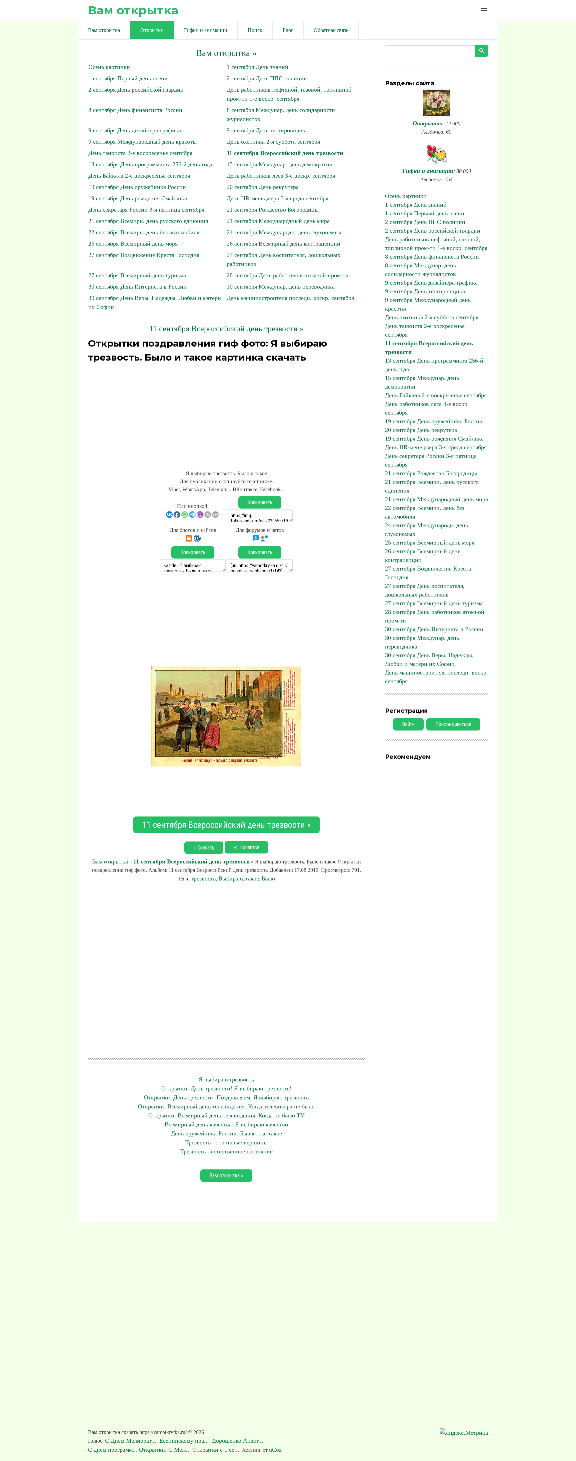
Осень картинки (109, 67)
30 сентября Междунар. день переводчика (281, 286)
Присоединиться (453, 724)
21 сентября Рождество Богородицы (273, 209)
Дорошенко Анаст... (238, 1440)
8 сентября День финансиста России (135, 110)
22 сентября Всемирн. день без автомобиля (143, 232)
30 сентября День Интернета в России (137, 286)
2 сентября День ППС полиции (267, 78)
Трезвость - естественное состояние (226, 1151)
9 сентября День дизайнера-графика (134, 130)
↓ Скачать (203, 847)
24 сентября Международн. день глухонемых (284, 232)
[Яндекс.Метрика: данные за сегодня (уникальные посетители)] (464, 1432)
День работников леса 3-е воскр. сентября (281, 175)
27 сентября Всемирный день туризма (137, 275)
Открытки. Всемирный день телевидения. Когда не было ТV (226, 1115)
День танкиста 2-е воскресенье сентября (140, 153)
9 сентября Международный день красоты (142, 141)
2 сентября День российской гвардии (136, 89)
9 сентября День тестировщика (267, 130)
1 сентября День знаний (257, 67)
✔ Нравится (246, 847)
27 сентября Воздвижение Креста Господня (143, 255)
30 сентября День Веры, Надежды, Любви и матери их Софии (429, 659)
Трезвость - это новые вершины (226, 1142)
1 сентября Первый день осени (128, 78)
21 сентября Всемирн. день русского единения (148, 221)
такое (252, 878)
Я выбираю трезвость (226, 1079)
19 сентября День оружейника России (137, 187)
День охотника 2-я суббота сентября (273, 141)
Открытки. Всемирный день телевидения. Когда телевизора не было (226, 1106)
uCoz (275, 1449)
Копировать (259, 502)
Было (268, 878)
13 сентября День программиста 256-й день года (150, 164)
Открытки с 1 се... (215, 1449)
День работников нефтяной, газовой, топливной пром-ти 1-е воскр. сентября (436, 243)
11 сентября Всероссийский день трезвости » (226, 328)
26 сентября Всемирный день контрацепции (283, 243)
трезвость (203, 878)
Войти (408, 724)
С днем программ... (113, 1449)
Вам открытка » (226, 53)
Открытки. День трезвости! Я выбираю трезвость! (226, 1088)
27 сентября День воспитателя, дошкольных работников (425, 590)
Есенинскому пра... (185, 1440)
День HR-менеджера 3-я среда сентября (277, 198)
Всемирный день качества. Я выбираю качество (226, 1124)
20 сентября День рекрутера (263, 187)
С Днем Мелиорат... (131, 1440)
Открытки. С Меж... (165, 1449)
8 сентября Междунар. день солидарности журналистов (420, 269)
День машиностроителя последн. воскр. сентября (290, 298)
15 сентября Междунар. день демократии (280, 164)
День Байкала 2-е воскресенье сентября (139, 175)
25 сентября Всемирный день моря (133, 243)
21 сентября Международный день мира (278, 221)
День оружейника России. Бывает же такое (226, 1133)
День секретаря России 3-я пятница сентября (146, 209)
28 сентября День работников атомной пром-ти (288, 275)
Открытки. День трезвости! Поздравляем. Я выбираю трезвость (226, 1097)
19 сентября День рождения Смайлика (137, 198)
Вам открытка (133, 10)
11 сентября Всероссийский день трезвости (285, 153)
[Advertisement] (226, 412)
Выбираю (230, 878)
